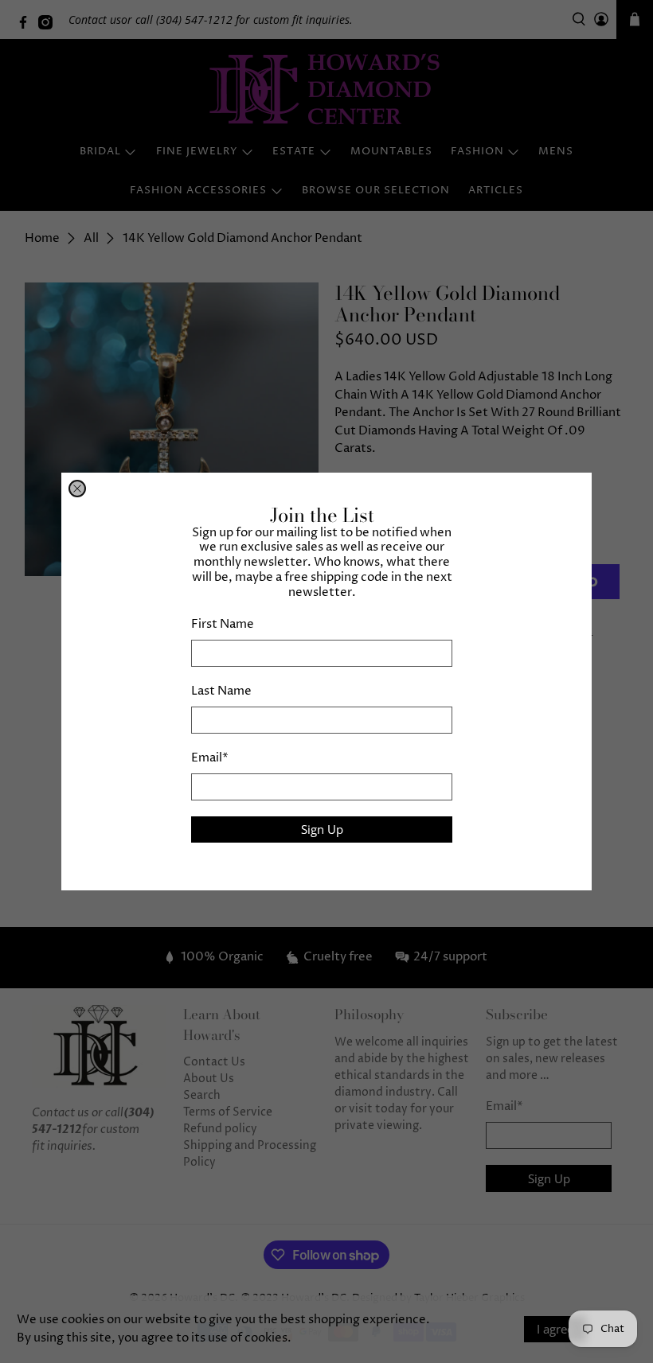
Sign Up (322, 829)
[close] (77, 489)
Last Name (221, 691)
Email (210, 758)
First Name (222, 624)
